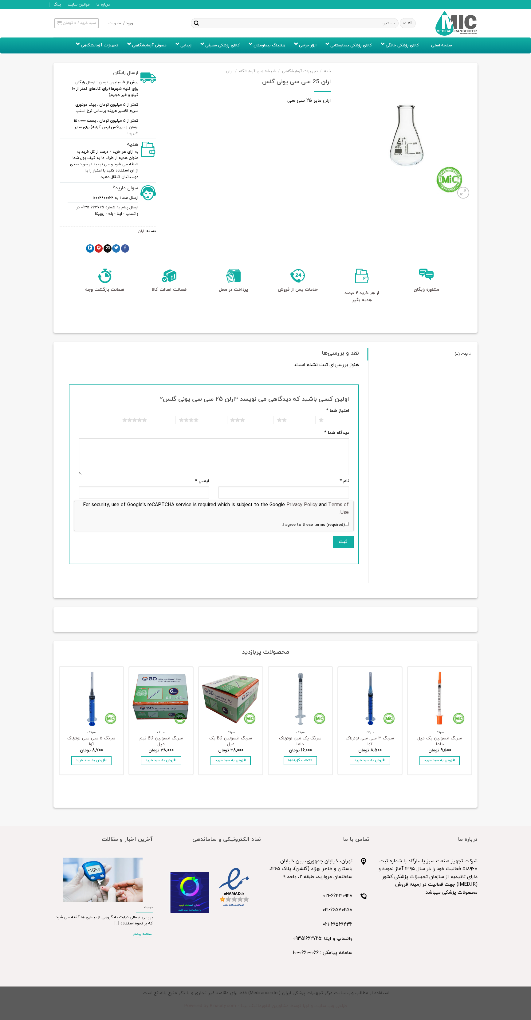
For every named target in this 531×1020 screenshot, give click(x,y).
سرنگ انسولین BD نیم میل (161, 741)
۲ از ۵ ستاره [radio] (301, 419)
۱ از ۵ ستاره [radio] (338, 419)
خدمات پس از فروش (298, 289)
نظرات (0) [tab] (462, 354)
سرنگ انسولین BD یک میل (230, 741)
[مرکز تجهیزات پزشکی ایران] (456, 23)
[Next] (60, 723)
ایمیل (202, 481)
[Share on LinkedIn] (90, 248)
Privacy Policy (301, 505)
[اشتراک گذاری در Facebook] (125, 248)
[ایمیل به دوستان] (108, 248)
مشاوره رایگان (426, 289)
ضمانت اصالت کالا (169, 289)
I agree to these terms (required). (313, 525)
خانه (327, 71)
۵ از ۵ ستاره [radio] (161, 419)
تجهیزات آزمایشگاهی (300, 71)
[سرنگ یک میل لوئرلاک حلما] (300, 699)
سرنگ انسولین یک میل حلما (439, 741)
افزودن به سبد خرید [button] (439, 760)
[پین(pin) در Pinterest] (99, 248)
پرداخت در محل (233, 289)
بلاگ (57, 4)
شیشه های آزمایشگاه (257, 71)
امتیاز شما (337, 411)
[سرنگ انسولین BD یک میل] (230, 699)
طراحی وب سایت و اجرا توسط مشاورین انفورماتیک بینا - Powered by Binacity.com (265, 1006)
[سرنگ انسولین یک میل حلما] (439, 699)
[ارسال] (196, 23)
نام (344, 481)
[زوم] (463, 193)
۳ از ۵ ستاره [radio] (259, 419)
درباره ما (103, 4)
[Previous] (471, 723)
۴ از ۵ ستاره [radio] (213, 419)
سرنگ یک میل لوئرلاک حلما (300, 741)
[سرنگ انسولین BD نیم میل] (161, 699)
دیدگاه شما (336, 433)
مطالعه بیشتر (142, 934)
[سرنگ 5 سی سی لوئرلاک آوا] (91, 699)
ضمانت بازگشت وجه (104, 289)
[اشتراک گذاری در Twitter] (116, 248)
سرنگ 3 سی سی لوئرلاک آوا (370, 741)
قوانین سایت (78, 4)
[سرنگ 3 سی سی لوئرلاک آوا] (370, 699)
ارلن (229, 71)
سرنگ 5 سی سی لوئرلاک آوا (91, 741)
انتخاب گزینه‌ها (300, 760)
